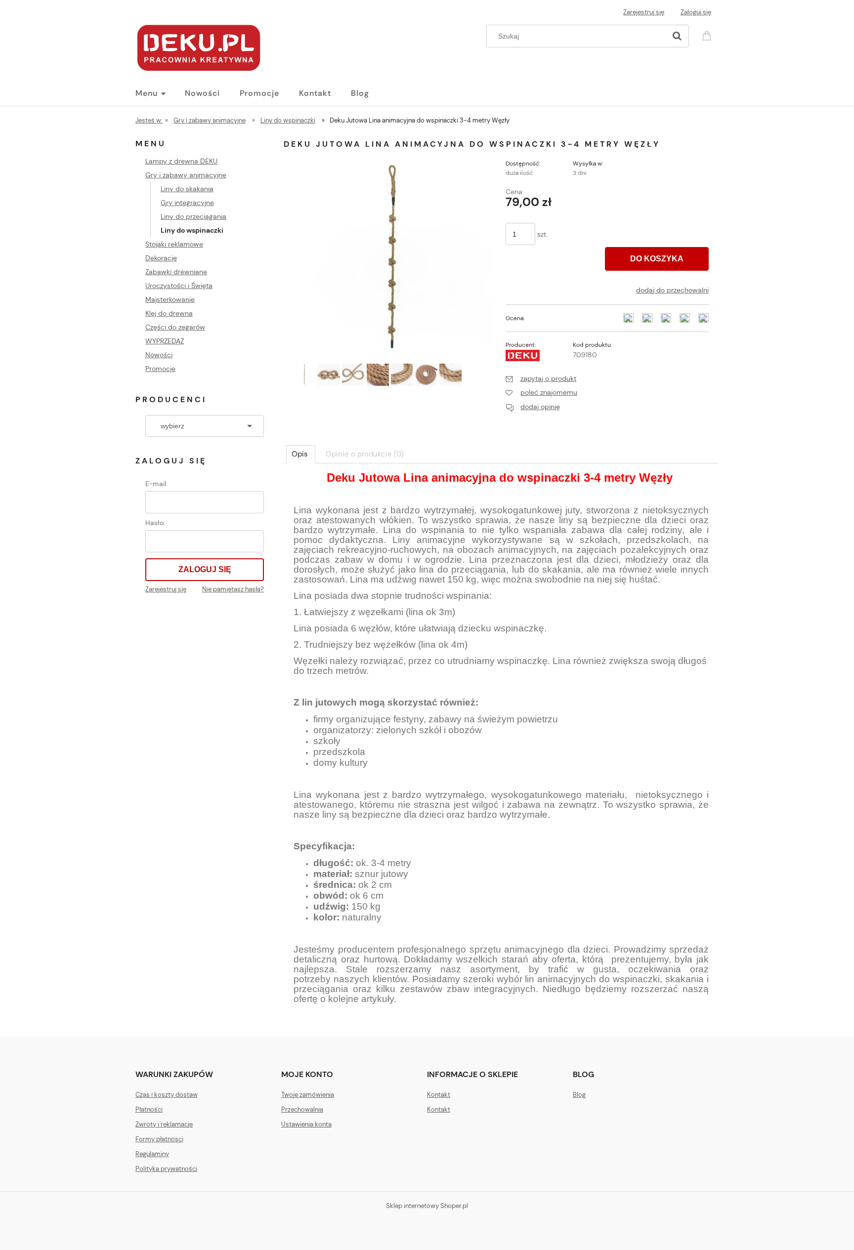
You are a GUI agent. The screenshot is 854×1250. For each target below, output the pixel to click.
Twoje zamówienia (307, 1094)
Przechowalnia (302, 1109)
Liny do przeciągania (193, 216)
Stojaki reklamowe (174, 244)
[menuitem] (160, 93)
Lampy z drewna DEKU (181, 161)
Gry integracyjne (187, 202)
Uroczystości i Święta (179, 285)
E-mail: (156, 483)
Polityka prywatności (166, 1169)
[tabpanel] (501, 747)
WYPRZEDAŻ (164, 340)
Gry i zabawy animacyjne (185, 174)
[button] (541, 378)
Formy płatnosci (159, 1139)
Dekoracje (161, 257)
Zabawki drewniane (176, 271)
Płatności (149, 1109)
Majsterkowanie (170, 299)
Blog (579, 1094)
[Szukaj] (677, 36)
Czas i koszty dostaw (166, 1094)
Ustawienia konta (306, 1124)
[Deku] (523, 354)
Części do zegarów (175, 327)
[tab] (301, 454)
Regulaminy (152, 1154)
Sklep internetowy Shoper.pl (427, 1206)
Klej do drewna (169, 313)
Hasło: (155, 522)
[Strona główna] (198, 46)
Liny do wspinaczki (192, 230)
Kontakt (438, 1094)
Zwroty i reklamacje (164, 1124)
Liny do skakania (187, 188)
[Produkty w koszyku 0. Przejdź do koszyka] (708, 35)
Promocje (160, 368)
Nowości (158, 354)
